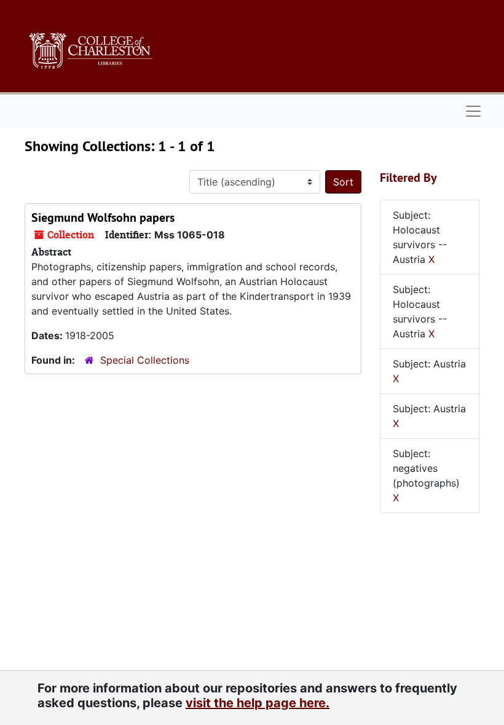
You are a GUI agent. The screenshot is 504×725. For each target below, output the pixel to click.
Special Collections (144, 360)
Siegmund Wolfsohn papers (103, 217)
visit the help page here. (257, 703)
